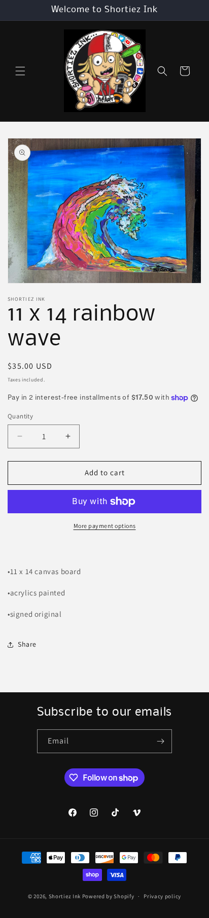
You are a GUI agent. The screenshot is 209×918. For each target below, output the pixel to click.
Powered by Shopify (108, 896)
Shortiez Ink (65, 896)
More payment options (105, 525)
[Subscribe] (160, 741)
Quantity (20, 416)
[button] (20, 71)
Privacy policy (162, 896)
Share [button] (27, 644)
